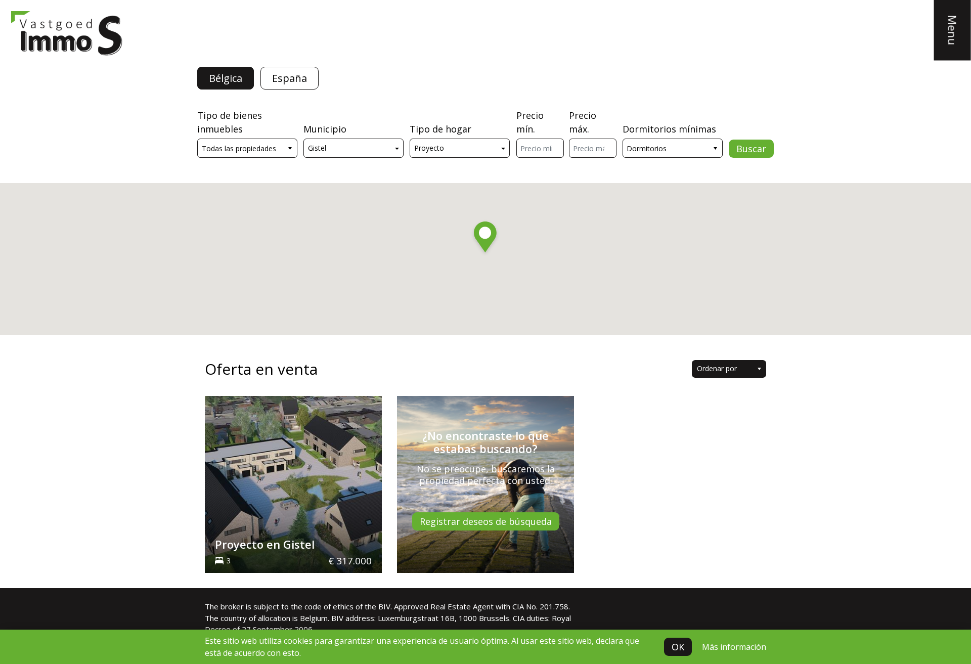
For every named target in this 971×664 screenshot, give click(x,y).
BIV (384, 606)
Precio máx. (582, 122)
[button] (485, 238)
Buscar (751, 149)
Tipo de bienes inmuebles (229, 122)
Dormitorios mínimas (669, 129)
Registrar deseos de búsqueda (486, 521)
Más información (734, 646)
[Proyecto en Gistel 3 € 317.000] (293, 483)
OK (678, 647)
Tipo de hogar (440, 129)
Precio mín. (530, 122)
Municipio (324, 129)
